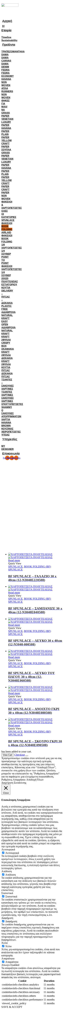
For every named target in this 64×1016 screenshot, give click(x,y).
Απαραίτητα (11, 961)
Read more (14, 560)
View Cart (7, 755)
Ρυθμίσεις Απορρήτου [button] (13, 779)
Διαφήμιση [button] (7, 918)
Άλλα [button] (4, 942)
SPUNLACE (15, 566)
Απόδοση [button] (6, 871)
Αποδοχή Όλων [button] (35, 779)
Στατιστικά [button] (7, 893)
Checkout (19, 754)
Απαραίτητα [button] (7, 958)
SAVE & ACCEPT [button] (11, 1006)
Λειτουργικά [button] (8, 849)
